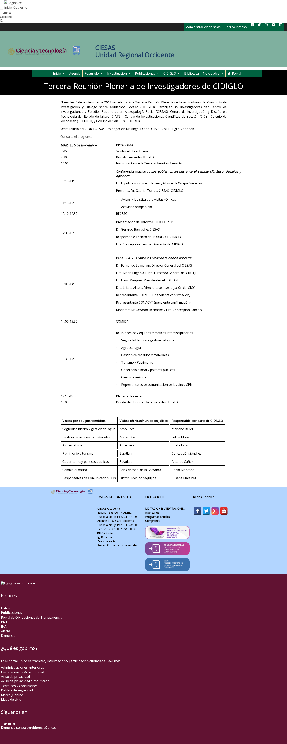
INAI (4, 626)
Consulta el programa (76, 136)
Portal (236, 73)
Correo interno (236, 27)
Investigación (117, 73)
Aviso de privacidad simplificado (25, 681)
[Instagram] (215, 511)
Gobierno (6, 17)
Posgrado (92, 73)
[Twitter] (206, 511)
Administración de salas (203, 27)
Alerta (5, 631)
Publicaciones (145, 73)
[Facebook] (197, 511)
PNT (4, 621)
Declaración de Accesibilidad (22, 672)
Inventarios (152, 512)
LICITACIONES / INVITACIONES (165, 508)
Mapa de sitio (11, 699)
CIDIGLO (169, 73)
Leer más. (114, 661)
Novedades (211, 73)
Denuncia (8, 635)
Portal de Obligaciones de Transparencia (31, 617)
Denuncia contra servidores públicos (28, 727)
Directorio (107, 537)
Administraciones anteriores (22, 667)
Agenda (74, 73)
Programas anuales (157, 517)
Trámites (5, 12)
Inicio (57, 73)
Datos (5, 608)
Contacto (107, 533)
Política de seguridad (17, 690)
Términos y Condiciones (19, 685)
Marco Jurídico (12, 695)
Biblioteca (191, 73)
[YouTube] (224, 511)
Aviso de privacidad (15, 676)
